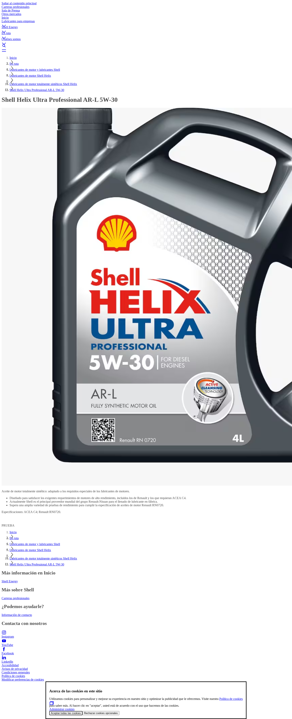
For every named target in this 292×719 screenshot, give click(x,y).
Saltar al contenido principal (19, 3)
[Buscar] (146, 45)
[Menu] (146, 50)
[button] (146, 22)
